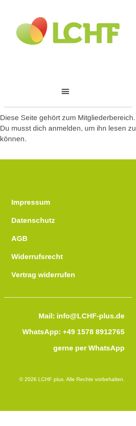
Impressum (30, 202)
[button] (65, 91)
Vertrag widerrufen (43, 275)
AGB (19, 238)
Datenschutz (33, 220)
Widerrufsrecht (37, 257)
